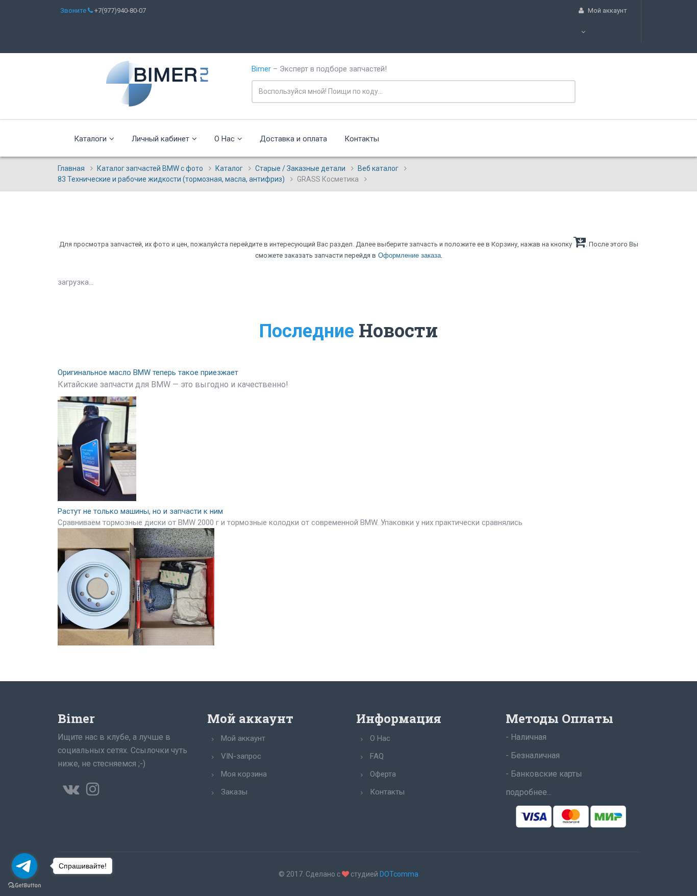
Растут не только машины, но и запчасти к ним (140, 511)
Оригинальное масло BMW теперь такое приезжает (148, 372)
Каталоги (90, 138)
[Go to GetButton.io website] (24, 885)
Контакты (361, 138)
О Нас (224, 138)
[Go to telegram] (24, 866)
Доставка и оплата (293, 138)
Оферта (383, 774)
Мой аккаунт (243, 738)
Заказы (234, 792)
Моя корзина (244, 774)
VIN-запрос (241, 756)
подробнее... (529, 792)
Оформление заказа (409, 255)
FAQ (377, 756)
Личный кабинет (160, 138)
